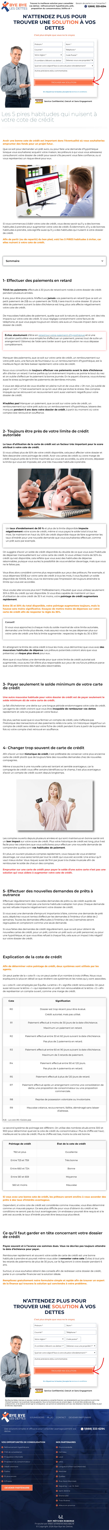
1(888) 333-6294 (97, 6)
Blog (50, 1417)
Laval (61, 1457)
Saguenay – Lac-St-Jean (69, 1486)
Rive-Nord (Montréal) (67, 1481)
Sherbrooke (63, 1496)
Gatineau (62, 1452)
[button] (102, 261)
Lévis (61, 1462)
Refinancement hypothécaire (16, 1447)
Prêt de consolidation (13, 1452)
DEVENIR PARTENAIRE (17, 1487)
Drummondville (65, 1447)
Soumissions (37, 1417)
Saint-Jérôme (64, 1491)
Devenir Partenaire (80, 1417)
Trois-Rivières (64, 1500)
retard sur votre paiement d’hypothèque (62, 335)
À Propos (8, 1481)
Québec (62, 1476)
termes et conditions (79, 92)
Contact (61, 1417)
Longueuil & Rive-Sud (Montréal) (72, 1466)
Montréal (62, 1471)
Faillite (7, 1471)
